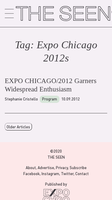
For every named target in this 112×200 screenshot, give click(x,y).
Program (49, 98)
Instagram (50, 173)
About (31, 167)
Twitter (67, 173)
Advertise (46, 167)
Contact (82, 173)
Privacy (62, 167)
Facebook (31, 173)
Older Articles (18, 126)
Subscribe (78, 167)
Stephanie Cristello (21, 98)
